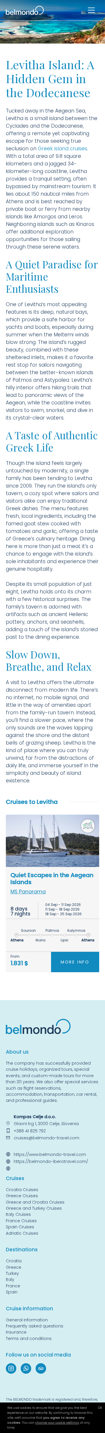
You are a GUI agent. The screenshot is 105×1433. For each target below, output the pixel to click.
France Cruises (21, 1221)
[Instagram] (11, 1368)
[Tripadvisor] (41, 1368)
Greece (13, 1267)
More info (75, 962)
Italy (10, 1279)
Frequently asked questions (34, 1326)
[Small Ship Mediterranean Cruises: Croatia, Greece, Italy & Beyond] (25, 10)
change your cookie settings (57, 1422)
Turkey (12, 1273)
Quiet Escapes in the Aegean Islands (51, 878)
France (13, 1286)
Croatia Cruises (22, 1190)
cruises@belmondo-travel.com (46, 1138)
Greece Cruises (22, 1196)
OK (100, 1407)
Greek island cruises (62, 148)
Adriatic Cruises (22, 1233)
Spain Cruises (20, 1227)
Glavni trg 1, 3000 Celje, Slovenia (46, 1124)
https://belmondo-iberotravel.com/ (51, 1161)
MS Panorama (28, 891)
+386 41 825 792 (30, 1131)
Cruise (14, 1178)
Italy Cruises (18, 1214)
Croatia (14, 1261)
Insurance (16, 1332)
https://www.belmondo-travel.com (50, 1154)
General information (27, 1320)
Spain (12, 1292)
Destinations (22, 1249)
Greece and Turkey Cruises (34, 1208)
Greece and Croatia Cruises (35, 1202)
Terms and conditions (29, 1338)
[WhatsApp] (26, 1368)
